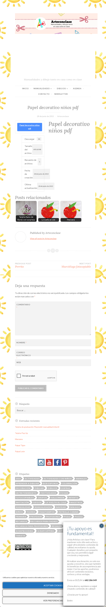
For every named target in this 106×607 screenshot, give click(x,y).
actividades (32, 478)
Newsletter (61, 94)
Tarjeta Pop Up (21, 433)
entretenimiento (26, 493)
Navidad (61, 507)
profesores (53, 516)
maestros (76, 502)
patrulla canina (69, 512)
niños (19, 512)
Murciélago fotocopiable (76, 265)
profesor (36, 516)
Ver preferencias (53, 600)
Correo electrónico (23, 355)
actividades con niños (58, 478)
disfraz (65, 488)
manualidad (23, 507)
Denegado (53, 593)
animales (81, 478)
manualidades (43, 507)
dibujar (39, 488)
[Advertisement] (53, 57)
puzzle (79, 516)
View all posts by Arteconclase (43, 238)
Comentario (23, 306)
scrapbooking (24, 531)
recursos (21, 521)
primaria (21, 516)
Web (18, 362)
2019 (18, 478)
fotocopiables (25, 497)
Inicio (25, 88)
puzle (67, 516)
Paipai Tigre (20, 445)
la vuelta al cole (56, 502)
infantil (73, 497)
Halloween (57, 497)
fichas (64, 493)
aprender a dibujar (27, 483)
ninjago (75, 507)
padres (31, 512)
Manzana (19, 439)
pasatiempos (47, 512)
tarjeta (20, 535)
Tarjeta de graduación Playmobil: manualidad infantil (37, 427)
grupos (42, 497)
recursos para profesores (32, 526)
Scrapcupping (45, 531)
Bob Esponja (50, 483)
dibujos (52, 488)
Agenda (77, 88)
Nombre (21, 342)
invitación (22, 502)
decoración (23, 488)
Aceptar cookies (53, 585)
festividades (48, 493)
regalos (57, 526)
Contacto (44, 94)
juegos (37, 502)
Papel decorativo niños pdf (30, 127)
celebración (69, 483)
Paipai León (20, 451)
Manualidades (42, 88)
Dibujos (61, 88)
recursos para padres (44, 521)
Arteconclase (63, 116)
